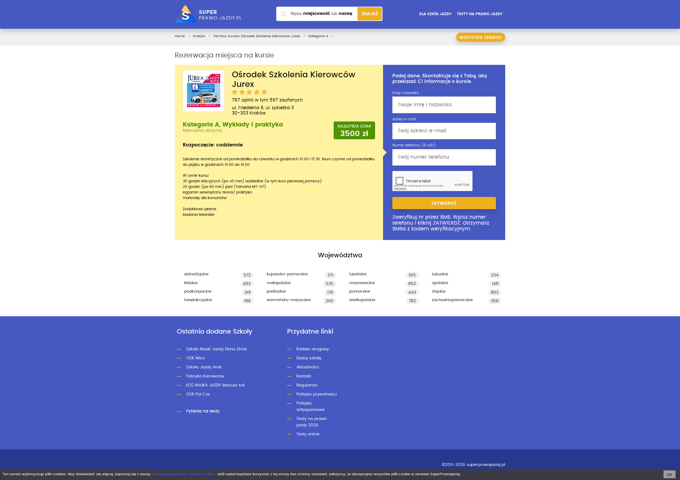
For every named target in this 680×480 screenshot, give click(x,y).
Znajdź (370, 14)
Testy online (308, 434)
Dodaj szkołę (308, 358)
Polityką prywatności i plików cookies (183, 474)
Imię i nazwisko (405, 93)
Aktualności (307, 367)
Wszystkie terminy (481, 38)
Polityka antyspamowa (310, 406)
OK (669, 475)
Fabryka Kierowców (205, 376)
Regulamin (306, 385)
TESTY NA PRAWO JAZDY (480, 14)
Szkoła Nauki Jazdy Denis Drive (216, 349)
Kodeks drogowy (312, 349)
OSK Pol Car (198, 394)
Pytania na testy (203, 411)
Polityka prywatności (316, 394)
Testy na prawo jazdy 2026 (311, 422)
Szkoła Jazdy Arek (204, 367)
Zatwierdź (444, 203)
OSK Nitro (195, 358)
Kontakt (303, 376)
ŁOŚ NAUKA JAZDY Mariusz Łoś (215, 385)
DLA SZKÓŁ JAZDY (435, 14)
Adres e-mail (404, 119)
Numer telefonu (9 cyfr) (414, 145)
